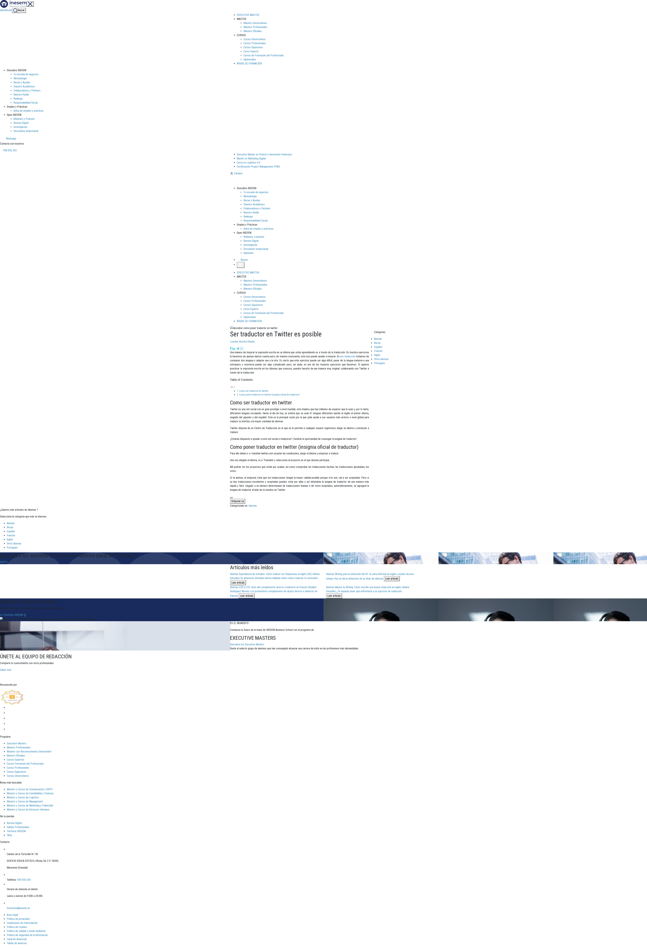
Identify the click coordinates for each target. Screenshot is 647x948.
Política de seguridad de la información (27, 935)
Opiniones (248, 253)
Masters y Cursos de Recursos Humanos (28, 809)
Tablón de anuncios (17, 943)
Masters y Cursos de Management (25, 801)
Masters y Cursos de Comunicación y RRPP (30, 789)
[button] (243, 259)
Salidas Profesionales (18, 827)
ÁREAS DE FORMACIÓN (249, 63)
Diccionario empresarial (25, 131)
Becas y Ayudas (21, 82)
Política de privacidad (18, 918)
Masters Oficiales (252, 31)
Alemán (378, 338)
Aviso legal (12, 914)
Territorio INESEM (16, 831)
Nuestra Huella (21, 94)
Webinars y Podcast (24, 118)
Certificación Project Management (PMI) (258, 166)
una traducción (347, 356)
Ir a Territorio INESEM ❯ (13, 614)
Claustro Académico (24, 86)
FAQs (9, 835)
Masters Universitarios (255, 23)
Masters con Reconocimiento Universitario (29, 751)
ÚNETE (3, 562)
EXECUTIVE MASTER (248, 15)
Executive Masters (16, 743)
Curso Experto (250, 51)
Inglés (377, 355)
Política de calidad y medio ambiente (26, 931)
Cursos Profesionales (254, 43)
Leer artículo (238, 582)
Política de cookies (17, 927)
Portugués (379, 363)
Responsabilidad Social (25, 102)
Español (378, 347)
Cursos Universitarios (254, 39)
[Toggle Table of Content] (232, 387)
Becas (377, 343)
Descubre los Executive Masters (247, 644)
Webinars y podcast (253, 236)
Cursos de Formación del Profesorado (263, 55)
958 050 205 (10, 150)
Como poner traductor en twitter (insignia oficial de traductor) (269, 394)
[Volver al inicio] (248, 180)
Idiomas (253, 505)
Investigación (20, 127)
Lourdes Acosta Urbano (242, 341)
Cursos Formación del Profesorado (25, 763)
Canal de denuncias (17, 939)
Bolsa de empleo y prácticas (28, 110)
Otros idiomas (381, 359)
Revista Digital (20, 123)
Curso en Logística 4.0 (248, 162)
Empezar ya (237, 501)
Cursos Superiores (253, 47)
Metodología (20, 78)
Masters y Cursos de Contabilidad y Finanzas (30, 793)
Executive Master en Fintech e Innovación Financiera (264, 154)
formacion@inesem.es (18, 908)
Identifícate (6, 10)
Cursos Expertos (15, 759)
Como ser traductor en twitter (253, 390)
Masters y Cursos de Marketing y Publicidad (30, 805)
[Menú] (30, 4)
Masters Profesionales (255, 27)
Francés (378, 351)
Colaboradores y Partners (26, 90)
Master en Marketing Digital (251, 158)
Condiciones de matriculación (22, 923)
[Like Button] (231, 497)
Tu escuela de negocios (25, 74)
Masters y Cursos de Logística (23, 797)
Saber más (5, 669)
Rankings (18, 98)
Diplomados (249, 59)
